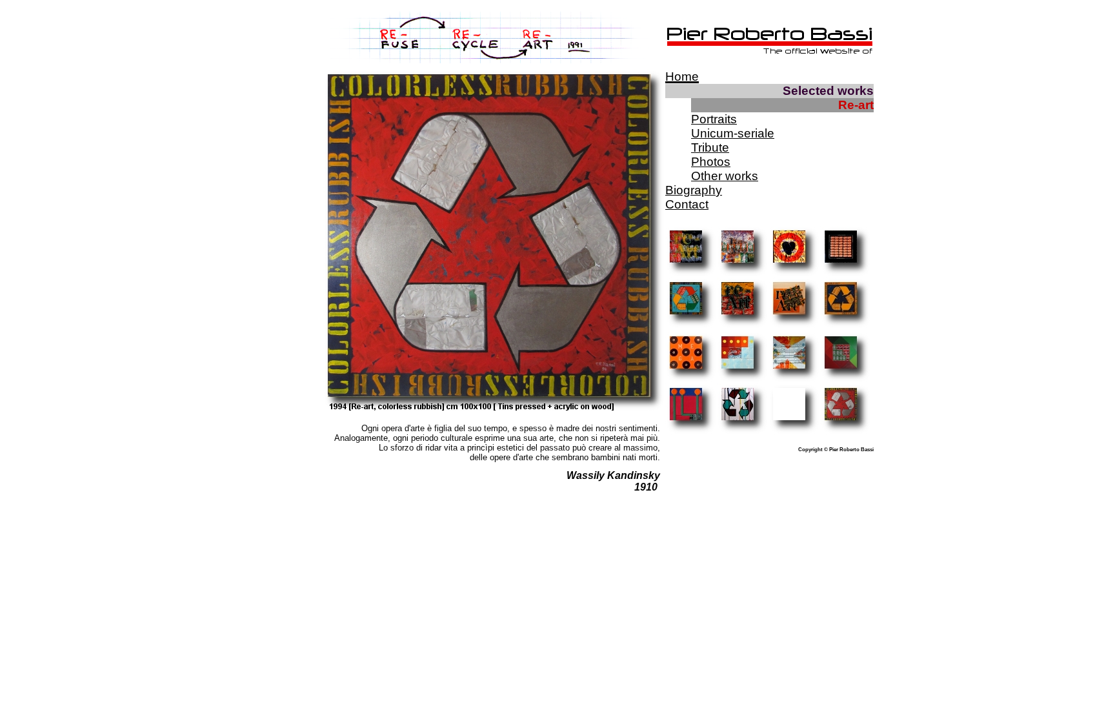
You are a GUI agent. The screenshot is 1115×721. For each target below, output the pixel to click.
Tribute (710, 147)
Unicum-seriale (732, 133)
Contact (686, 204)
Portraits (714, 119)
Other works (724, 176)
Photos (710, 161)
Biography (693, 190)
